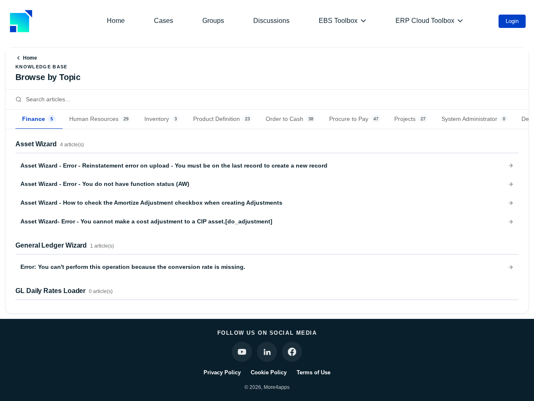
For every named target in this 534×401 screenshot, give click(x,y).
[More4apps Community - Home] (20, 21)
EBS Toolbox (338, 20)
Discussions (271, 20)
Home (116, 20)
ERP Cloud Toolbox (424, 20)
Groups (213, 20)
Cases (163, 20)
